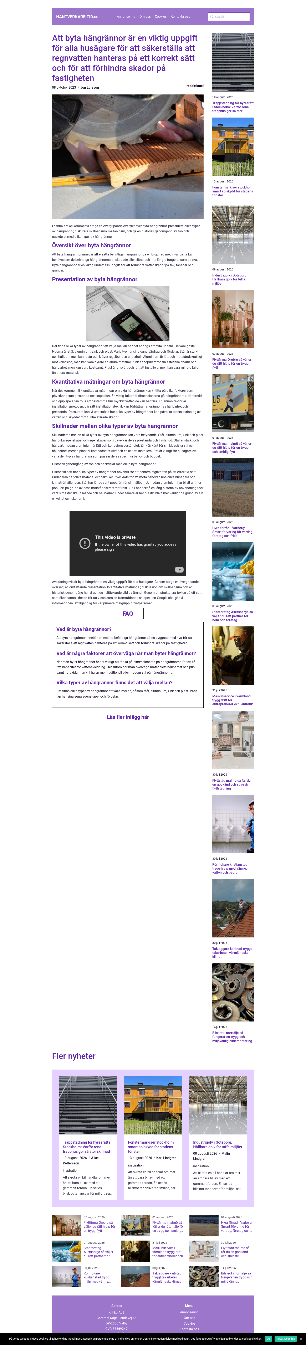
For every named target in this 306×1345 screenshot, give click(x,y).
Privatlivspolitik (286, 1338)
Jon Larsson (89, 87)
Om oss (145, 17)
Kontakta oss (180, 17)
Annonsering (126, 17)
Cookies (161, 17)
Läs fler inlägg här (128, 717)
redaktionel (195, 86)
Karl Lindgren (166, 1158)
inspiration (70, 1171)
